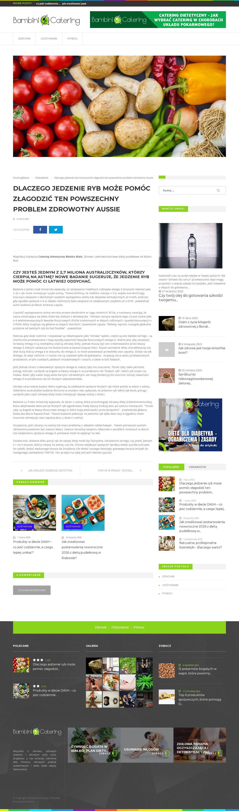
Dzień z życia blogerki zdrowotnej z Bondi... (195, 324)
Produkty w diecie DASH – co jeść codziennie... (54, 693)
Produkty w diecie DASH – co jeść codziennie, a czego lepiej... (202, 507)
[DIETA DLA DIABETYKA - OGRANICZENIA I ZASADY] (190, 425)
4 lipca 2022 (22, 218)
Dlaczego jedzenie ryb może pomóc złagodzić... (54, 667)
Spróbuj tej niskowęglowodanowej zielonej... (196, 379)
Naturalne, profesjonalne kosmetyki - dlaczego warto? (200, 545)
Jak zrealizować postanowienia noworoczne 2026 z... (83, 3)
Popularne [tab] (171, 467)
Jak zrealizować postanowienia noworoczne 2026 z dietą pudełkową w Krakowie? (82, 550)
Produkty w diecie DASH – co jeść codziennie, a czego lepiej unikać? (33, 547)
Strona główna (21, 177)
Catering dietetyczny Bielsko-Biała (60, 256)
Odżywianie (49, 38)
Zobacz (105, 753)
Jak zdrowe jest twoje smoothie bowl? (202, 350)
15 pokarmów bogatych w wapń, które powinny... (198, 671)
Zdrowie (24, 38)
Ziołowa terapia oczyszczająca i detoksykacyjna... (141, 748)
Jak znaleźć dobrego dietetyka (50, 470)
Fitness (72, 38)
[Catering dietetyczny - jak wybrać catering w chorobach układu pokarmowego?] (158, 19)
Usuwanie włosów (88, 749)
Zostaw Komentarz (32, 590)
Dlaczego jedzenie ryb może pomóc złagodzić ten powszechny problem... (200, 488)
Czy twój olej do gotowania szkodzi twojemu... (191, 297)
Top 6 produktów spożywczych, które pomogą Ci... (200, 699)
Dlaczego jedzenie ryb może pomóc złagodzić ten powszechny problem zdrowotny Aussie (81, 198)
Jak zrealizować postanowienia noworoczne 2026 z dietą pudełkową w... (202, 526)
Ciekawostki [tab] (197, 467)
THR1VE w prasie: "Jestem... (116, 470)
